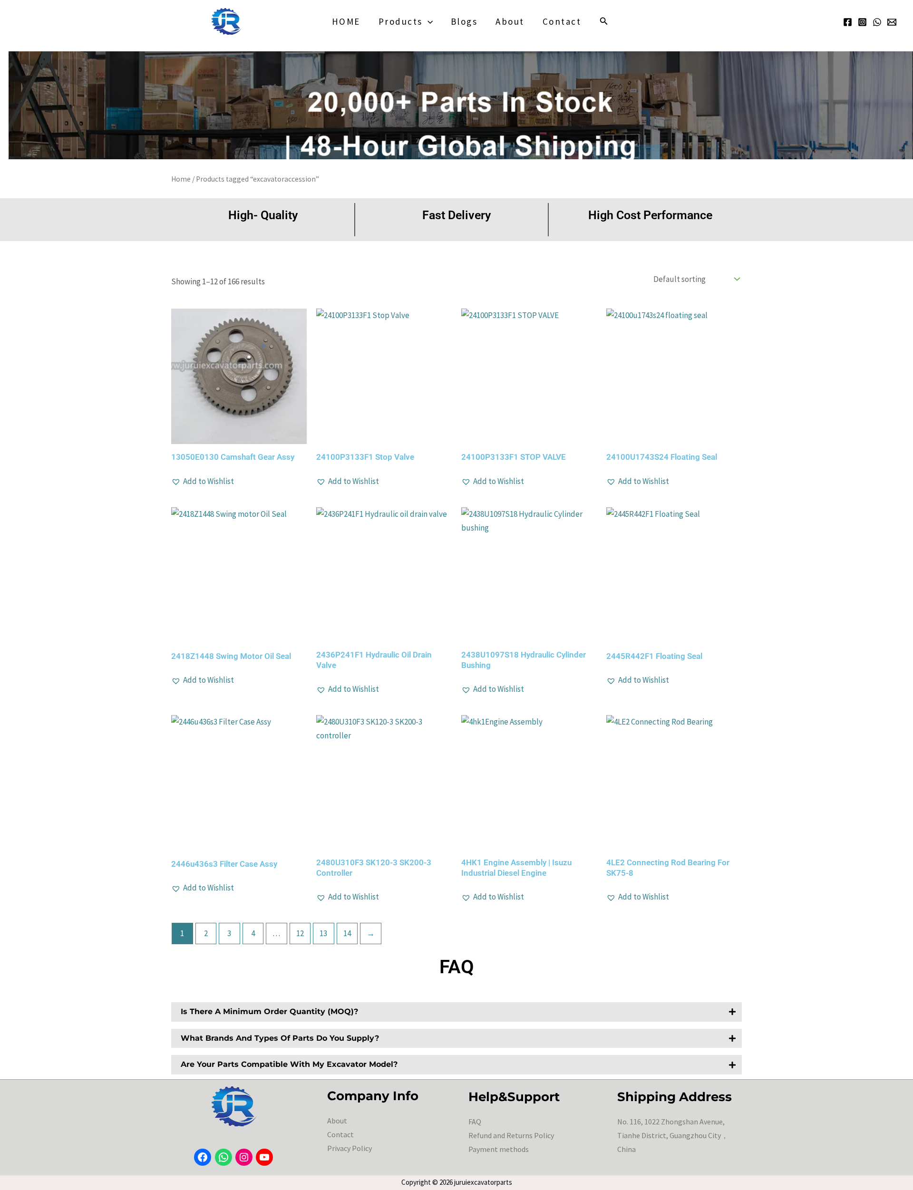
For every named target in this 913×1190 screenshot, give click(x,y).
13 (323, 933)
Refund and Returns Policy (511, 1135)
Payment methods (498, 1149)
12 (300, 933)
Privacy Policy (349, 1148)
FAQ (474, 1121)
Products (401, 21)
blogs (464, 21)
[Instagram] (862, 22)
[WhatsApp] (877, 22)
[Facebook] (847, 22)
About (509, 21)
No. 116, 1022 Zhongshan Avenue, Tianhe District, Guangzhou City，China (672, 1135)
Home (181, 179)
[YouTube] (264, 1157)
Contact (562, 21)
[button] (428, 21)
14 (347, 933)
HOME (346, 21)
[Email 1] (891, 22)
